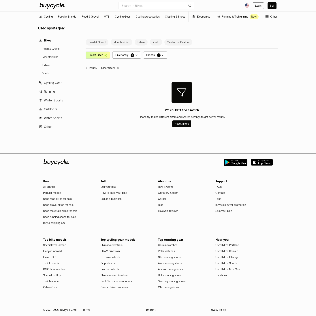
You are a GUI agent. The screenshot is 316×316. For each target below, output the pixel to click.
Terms (86, 309)
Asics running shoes (170, 263)
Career (162, 198)
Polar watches (166, 251)
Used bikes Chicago (227, 257)
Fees (218, 198)
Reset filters (182, 123)
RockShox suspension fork (116, 281)
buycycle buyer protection (230, 205)
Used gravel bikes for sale (58, 205)
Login (258, 5)
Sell (272, 5)
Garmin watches (167, 245)
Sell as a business (111, 198)
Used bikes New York (227, 269)
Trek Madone (51, 281)
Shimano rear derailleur (114, 275)
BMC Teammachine (54, 269)
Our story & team (168, 192)
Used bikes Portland (227, 245)
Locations (221, 275)
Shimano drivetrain (112, 245)
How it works (165, 186)
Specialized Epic (52, 275)
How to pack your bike (114, 192)
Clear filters (108, 68)
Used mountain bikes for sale (60, 211)
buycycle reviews (168, 211)
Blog (160, 205)
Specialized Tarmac (54, 245)
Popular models (52, 192)
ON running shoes (168, 287)
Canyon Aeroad (52, 251)
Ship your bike (223, 211)
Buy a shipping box (54, 223)
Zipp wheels (108, 263)
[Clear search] (190, 5)
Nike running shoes (169, 257)
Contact (220, 192)
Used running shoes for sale (59, 217)
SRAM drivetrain (110, 251)
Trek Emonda (51, 263)
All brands (49, 186)
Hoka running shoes (169, 275)
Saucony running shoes (171, 281)
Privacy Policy (218, 309)
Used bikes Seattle (226, 263)
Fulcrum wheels (110, 269)
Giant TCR (49, 257)
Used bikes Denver (226, 251)
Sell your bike (108, 186)
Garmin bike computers (114, 287)
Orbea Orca (50, 287)
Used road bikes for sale (57, 198)
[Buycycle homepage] (52, 6)
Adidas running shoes (170, 269)
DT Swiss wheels (110, 257)
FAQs (218, 186)
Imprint (150, 309)
